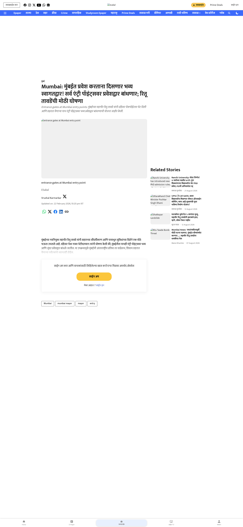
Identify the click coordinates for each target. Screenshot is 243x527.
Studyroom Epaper (96, 13)
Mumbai (48, 303)
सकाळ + (196, 13)
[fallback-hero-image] (160, 182)
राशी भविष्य (182, 13)
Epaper (17, 13)
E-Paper (72, 524)
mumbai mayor (65, 303)
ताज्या (28, 13)
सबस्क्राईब (200, 5)
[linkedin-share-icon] (61, 213)
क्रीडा (54, 13)
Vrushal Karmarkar (51, 198)
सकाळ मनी (144, 13)
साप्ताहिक (76, 13)
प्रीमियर (157, 13)
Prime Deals (216, 5)
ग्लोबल (223, 13)
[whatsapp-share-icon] (44, 213)
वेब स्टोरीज (210, 13)
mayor (81, 303)
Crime (64, 13)
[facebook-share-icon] (55, 213)
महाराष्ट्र (114, 13)
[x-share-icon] (50, 213)
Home (24, 524)
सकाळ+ (219, 524)
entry (92, 303)
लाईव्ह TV (171, 524)
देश (37, 13)
